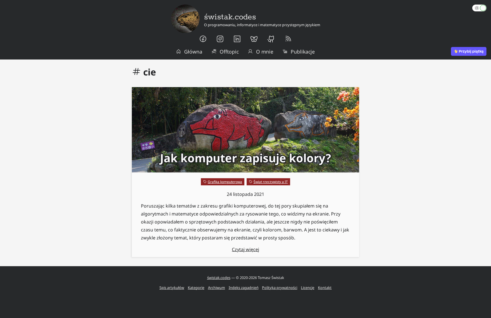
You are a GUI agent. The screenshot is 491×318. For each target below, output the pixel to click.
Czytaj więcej (245, 249)
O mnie (264, 51)
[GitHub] (271, 39)
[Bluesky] (254, 39)
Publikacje (303, 51)
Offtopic (229, 51)
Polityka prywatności (279, 287)
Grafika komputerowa (225, 181)
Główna (193, 51)
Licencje (307, 287)
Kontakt (325, 287)
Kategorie (196, 287)
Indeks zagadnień (244, 287)
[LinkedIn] (237, 39)
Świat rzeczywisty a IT (270, 181)
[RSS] (288, 39)
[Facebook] (203, 39)
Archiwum (216, 287)
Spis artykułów (171, 287)
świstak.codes (218, 277)
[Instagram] (220, 39)
